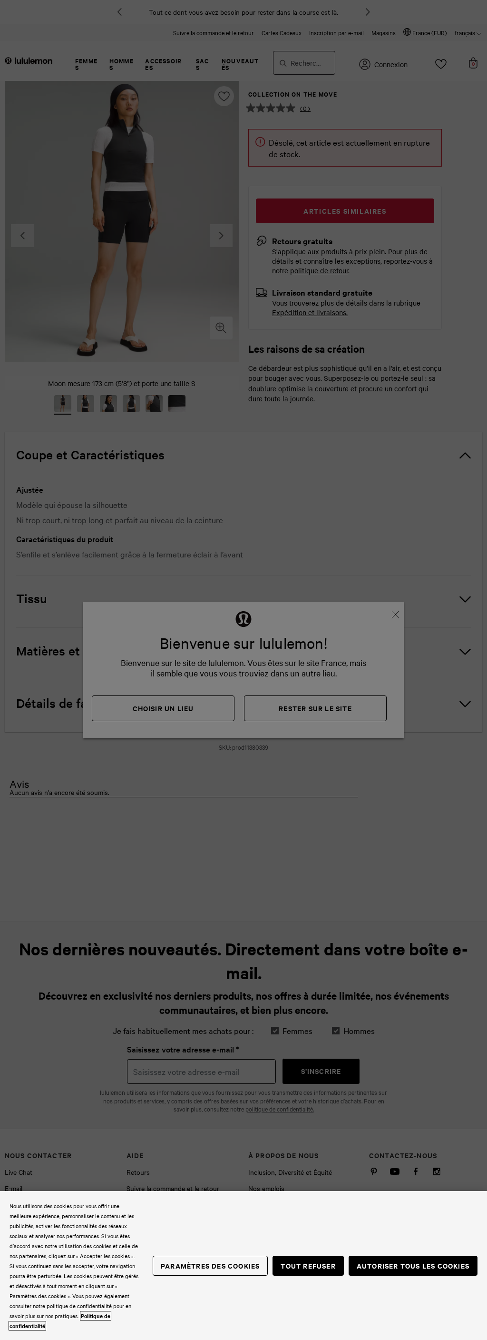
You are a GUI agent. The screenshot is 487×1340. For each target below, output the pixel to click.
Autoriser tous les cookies (413, 1266)
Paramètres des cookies (210, 1266)
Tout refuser (308, 1266)
